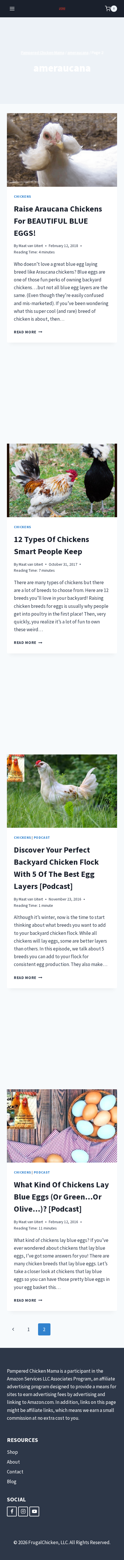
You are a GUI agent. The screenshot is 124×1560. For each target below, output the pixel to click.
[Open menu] (12, 8)
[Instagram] (23, 1511)
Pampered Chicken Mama (42, 52)
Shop (12, 1452)
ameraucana (78, 52)
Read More (28, 332)
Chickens (22, 196)
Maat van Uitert (31, 245)
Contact (15, 1472)
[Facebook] (12, 1511)
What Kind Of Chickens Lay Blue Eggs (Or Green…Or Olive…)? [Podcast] (61, 1196)
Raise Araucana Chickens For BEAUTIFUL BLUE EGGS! (58, 220)
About (13, 1462)
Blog (11, 1481)
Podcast (42, 837)
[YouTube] (34, 1511)
